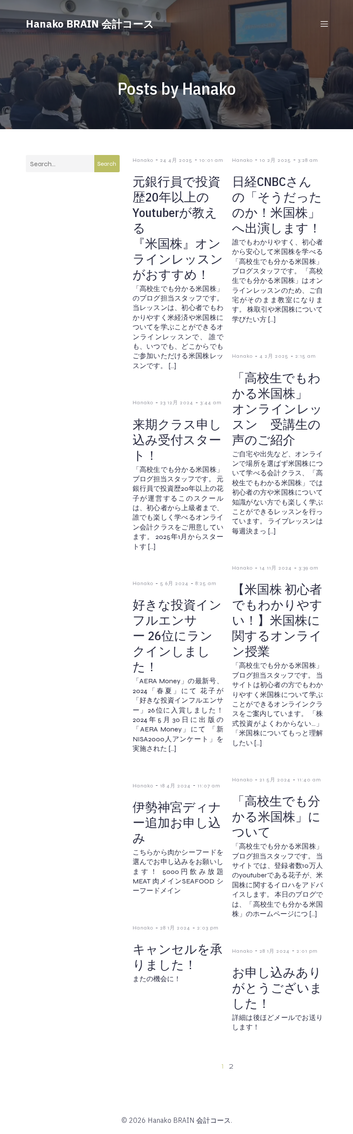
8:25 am (206, 583)
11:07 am (209, 786)
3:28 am (308, 160)
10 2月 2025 (275, 160)
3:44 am (211, 403)
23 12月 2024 (176, 403)
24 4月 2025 (176, 160)
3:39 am (309, 568)
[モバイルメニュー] (324, 23)
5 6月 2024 (174, 583)
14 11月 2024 (276, 568)
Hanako (143, 160)
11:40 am (309, 780)
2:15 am (305, 356)
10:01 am (211, 160)
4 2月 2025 (274, 356)
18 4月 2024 (175, 786)
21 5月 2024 (275, 780)
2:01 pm (307, 951)
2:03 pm (208, 928)
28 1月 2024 (175, 928)
